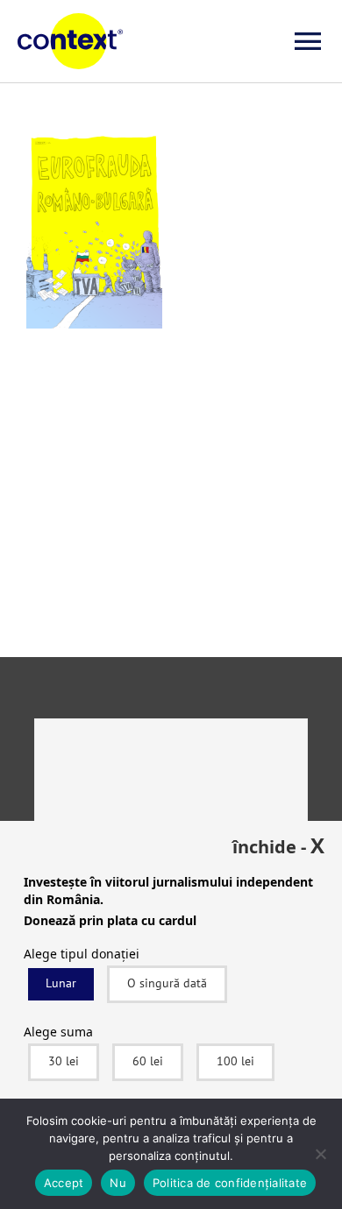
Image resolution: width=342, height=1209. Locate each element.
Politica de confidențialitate (230, 1183)
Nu (118, 1183)
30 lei (63, 1061)
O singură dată (167, 983)
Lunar (61, 983)
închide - (278, 845)
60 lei (147, 1061)
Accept (64, 1183)
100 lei (235, 1061)
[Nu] (320, 1154)
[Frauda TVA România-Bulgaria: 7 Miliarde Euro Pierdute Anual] (94, 144)
